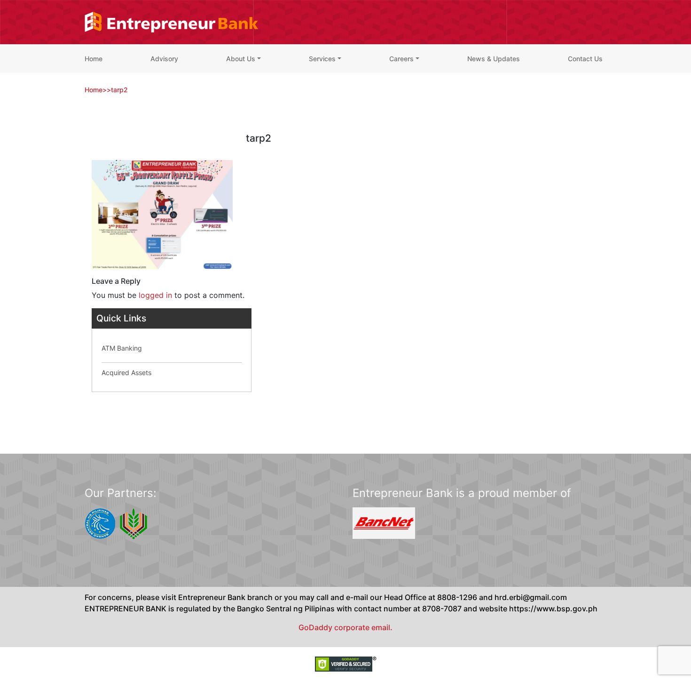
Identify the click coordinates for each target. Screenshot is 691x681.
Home (93, 59)
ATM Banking (122, 348)
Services (322, 59)
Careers (401, 59)
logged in (155, 295)
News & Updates (493, 59)
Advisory (164, 59)
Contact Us (585, 59)
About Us (240, 59)
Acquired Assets (126, 373)
